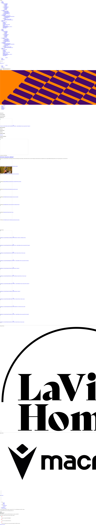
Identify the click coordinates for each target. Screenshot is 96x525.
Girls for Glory (6, 45)
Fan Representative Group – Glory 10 (7, 26)
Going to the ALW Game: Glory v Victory (8, 212)
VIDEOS (3, 2)
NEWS (2, 1)
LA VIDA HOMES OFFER (6, 24)
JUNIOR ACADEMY (7, 13)
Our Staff (4, 22)
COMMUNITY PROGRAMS (6, 15)
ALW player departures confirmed (6, 156)
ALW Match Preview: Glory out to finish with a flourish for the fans (11, 204)
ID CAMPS (4, 14)
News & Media (3, 105)
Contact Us (4, 51)
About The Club (5, 49)
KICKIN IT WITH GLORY (7, 19)
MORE (2, 21)
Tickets (4, 25)
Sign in (4, 524)
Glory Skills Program (7, 44)
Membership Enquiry (5, 53)
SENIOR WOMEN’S (7, 12)
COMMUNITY (3, 42)
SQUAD (5, 5)
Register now (1, 524)
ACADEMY (3, 10)
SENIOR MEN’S (6, 11)
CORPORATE (3, 20)
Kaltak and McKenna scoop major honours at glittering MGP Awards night (12, 181)
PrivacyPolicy (3, 507)
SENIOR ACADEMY (5, 38)
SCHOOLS (4, 18)
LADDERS (5, 8)
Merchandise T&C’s (5, 27)
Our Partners (4, 23)
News (3, 503)
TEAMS (3, 30)
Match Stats (3, 108)
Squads (2, 106)
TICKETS (5, 6)
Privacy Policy (4, 55)
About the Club (5, 505)
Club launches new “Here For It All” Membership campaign (10, 166)
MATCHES (5, 4)
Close (1, 69)
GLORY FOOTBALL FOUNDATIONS (9, 16)
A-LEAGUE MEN (5, 3)
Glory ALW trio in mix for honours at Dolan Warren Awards (10, 189)
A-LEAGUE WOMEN (6, 34)
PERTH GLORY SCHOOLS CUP (8, 47)
